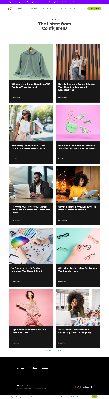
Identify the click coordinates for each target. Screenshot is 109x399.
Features (34, 8)
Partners (59, 8)
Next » (62, 350)
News (44, 373)
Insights (68, 8)
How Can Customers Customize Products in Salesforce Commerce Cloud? (30, 210)
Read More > (15, 97)
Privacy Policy (38, 388)
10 (59, 350)
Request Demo (94, 8)
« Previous (48, 350)
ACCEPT (94, 396)
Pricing (49, 8)
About (76, 8)
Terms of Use (44, 388)
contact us (21, 375)
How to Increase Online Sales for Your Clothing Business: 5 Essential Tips (77, 87)
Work (42, 8)
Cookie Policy (75, 397)
